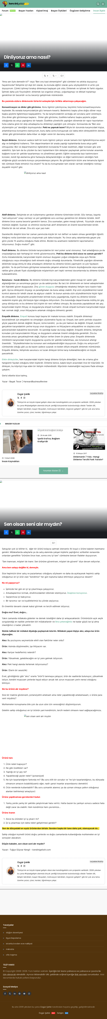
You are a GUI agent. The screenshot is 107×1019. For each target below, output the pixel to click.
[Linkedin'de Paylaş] (28, 65)
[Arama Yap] (98, 4)
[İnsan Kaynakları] (18, 441)
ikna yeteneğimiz (63, 621)
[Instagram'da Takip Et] (29, 993)
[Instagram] (24, 397)
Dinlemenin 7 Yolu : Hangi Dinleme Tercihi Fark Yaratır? (88, 458)
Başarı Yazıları (26, 10)
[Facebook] (21, 397)
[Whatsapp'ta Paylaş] (17, 65)
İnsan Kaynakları (10, 461)
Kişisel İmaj (42, 10)
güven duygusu (46, 286)
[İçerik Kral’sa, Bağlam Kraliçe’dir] (53, 430)
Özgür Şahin (46, 1006)
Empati (23, 316)
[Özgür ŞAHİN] (11, 403)
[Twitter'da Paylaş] (12, 65)
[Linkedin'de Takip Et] (15, 993)
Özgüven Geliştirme (80, 10)
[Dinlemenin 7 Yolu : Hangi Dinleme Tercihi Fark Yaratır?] (89, 439)
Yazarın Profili (96, 393)
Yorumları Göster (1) (52, 470)
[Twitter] (18, 397)
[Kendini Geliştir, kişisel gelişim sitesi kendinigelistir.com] (15, 3)
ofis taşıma (11, 954)
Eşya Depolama (13, 938)
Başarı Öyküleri (59, 10)
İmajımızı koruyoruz (77, 593)
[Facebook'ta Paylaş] (6, 65)
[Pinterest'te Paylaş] (23, 65)
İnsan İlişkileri (100, 10)
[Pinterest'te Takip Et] (19, 993)
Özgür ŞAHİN (23, 394)
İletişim (62, 1013)
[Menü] (103, 4)
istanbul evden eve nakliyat (19, 943)
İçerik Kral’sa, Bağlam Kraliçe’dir (49, 440)
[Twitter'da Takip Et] (10, 993)
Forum (8, 10)
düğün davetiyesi (14, 932)
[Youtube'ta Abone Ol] (24, 993)
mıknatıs (10, 949)
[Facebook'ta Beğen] (5, 993)
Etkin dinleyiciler (10, 359)
